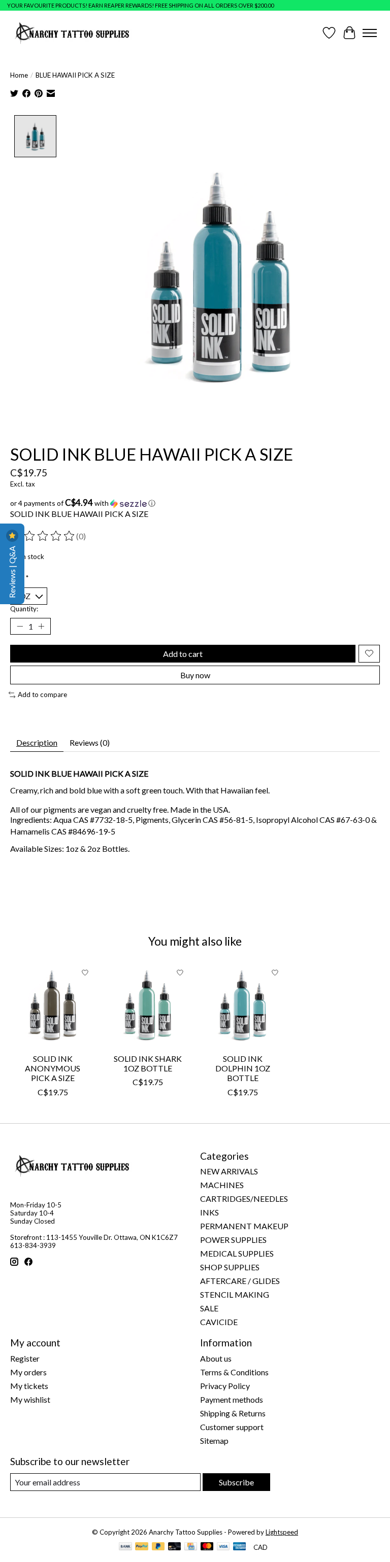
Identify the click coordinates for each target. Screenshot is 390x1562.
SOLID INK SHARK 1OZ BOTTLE (148, 1063)
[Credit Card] (190, 1547)
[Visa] (223, 1547)
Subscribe (236, 1482)
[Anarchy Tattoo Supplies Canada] (72, 33)
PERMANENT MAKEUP (244, 1226)
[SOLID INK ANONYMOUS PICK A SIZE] (52, 1005)
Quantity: (24, 609)
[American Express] (239, 1547)
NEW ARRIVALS (229, 1171)
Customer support (232, 1427)
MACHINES (222, 1185)
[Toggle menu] (370, 33)
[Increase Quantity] (41, 626)
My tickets (29, 1386)
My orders (28, 1372)
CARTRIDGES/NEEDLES (244, 1198)
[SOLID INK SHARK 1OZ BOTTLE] (147, 1005)
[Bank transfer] (125, 1547)
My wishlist (30, 1399)
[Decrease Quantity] (19, 626)
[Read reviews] (43, 536)
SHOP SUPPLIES (229, 1267)
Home (19, 75)
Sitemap (214, 1440)
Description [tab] (36, 742)
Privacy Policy (225, 1386)
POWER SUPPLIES (233, 1239)
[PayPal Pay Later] (158, 1547)
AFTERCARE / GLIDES (240, 1281)
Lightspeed (282, 1532)
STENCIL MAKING (234, 1294)
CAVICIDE (219, 1322)
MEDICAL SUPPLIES (237, 1253)
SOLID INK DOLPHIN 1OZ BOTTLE (242, 1068)
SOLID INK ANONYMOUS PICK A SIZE (52, 1068)
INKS (209, 1212)
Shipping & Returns (233, 1413)
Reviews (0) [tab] (90, 742)
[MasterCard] (207, 1547)
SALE (209, 1308)
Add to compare (42, 694)
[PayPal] (141, 1547)
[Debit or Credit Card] (174, 1547)
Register (25, 1358)
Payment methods (231, 1399)
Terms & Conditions (234, 1372)
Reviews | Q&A (12, 571)
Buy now (195, 675)
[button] (195, 503)
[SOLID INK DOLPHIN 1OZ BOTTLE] (242, 1005)
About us (216, 1358)
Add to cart (183, 653)
